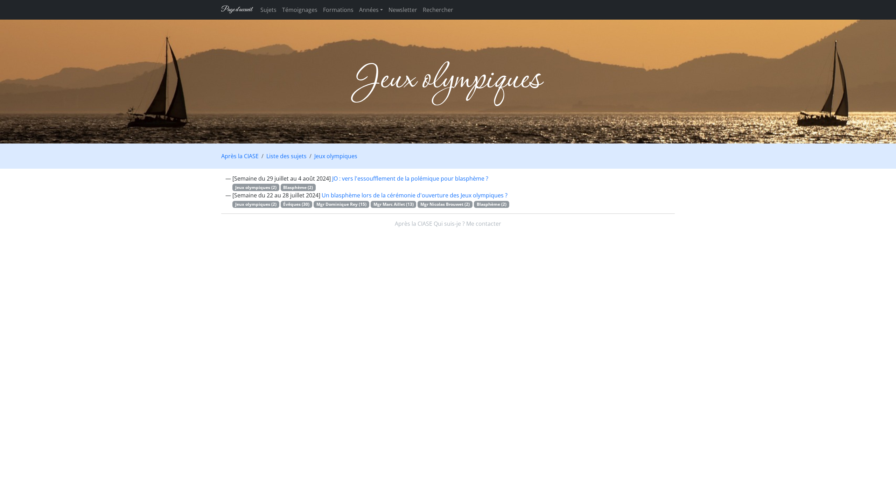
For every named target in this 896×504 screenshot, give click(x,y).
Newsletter (402, 10)
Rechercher (438, 10)
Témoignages (299, 10)
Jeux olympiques (335, 156)
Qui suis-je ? (449, 223)
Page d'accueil (236, 9)
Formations (338, 10)
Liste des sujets (286, 156)
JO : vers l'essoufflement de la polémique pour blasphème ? (410, 178)
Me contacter (483, 223)
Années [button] (369, 10)
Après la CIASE (240, 156)
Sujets (268, 10)
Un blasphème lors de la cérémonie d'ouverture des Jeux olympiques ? (414, 195)
